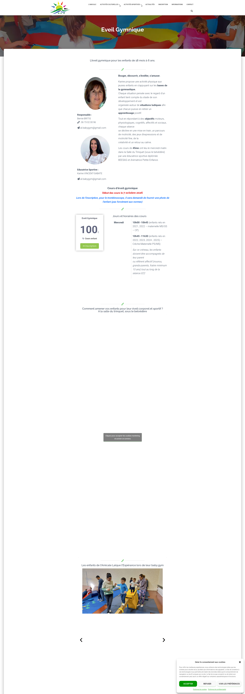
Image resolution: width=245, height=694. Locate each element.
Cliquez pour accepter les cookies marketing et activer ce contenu (122, 437)
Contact (190, 4)
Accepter (188, 684)
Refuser (207, 684)
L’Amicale (92, 4)
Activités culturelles (109, 4)
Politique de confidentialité (217, 689)
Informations (177, 4)
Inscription (163, 4)
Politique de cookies (200, 689)
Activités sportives (132, 4)
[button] (240, 662)
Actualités (150, 4)
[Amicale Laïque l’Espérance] (60, 7)
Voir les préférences (229, 684)
